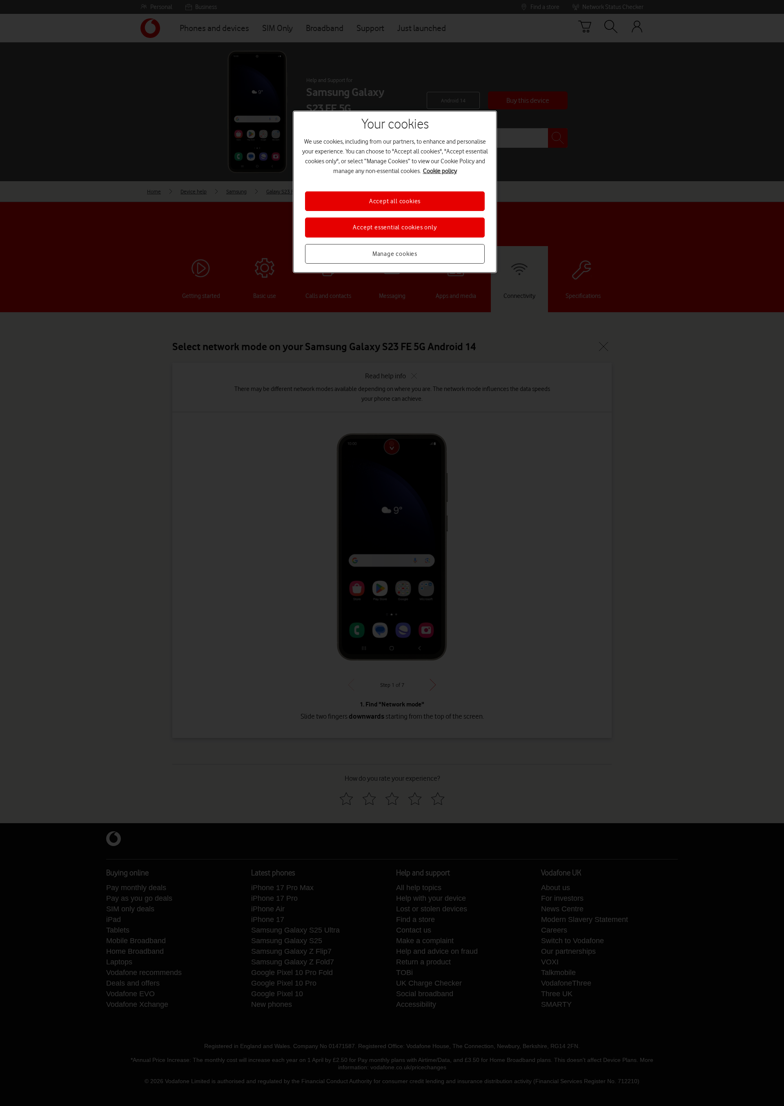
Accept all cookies (395, 201)
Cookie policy (440, 171)
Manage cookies (394, 254)
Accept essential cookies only (395, 227)
